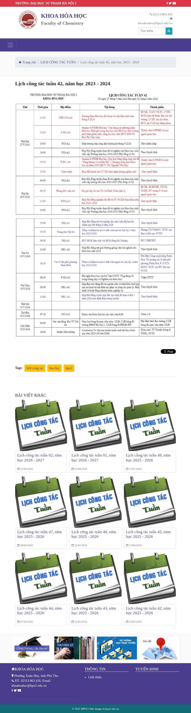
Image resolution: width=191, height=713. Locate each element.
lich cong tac (35, 368)
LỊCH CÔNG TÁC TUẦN (58, 62)
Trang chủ (28, 62)
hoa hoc (54, 368)
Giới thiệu (95, 677)
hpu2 (69, 368)
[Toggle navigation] (10, 45)
